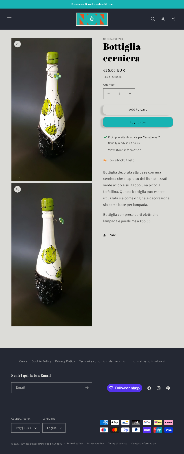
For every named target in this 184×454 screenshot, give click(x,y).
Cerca (23, 361)
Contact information (143, 443)
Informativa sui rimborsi (147, 361)
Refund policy (75, 443)
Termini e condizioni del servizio (102, 361)
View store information (124, 150)
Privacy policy (95, 443)
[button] (9, 19)
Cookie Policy (41, 361)
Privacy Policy (65, 361)
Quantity (108, 85)
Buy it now (138, 122)
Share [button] (112, 235)
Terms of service (117, 443)
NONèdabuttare (29, 443)
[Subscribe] (87, 387)
